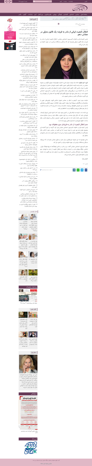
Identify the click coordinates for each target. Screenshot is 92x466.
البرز (35, 14)
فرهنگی (60, 14)
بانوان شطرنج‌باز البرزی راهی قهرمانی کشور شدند (28, 186)
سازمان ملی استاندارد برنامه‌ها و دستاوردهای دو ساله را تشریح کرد (29, 71)
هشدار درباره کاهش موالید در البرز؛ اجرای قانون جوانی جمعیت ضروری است (28, 66)
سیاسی (77, 14)
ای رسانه (34, 439)
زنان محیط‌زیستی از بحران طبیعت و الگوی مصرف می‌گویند (28, 126)
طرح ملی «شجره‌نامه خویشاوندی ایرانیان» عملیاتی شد (28, 109)
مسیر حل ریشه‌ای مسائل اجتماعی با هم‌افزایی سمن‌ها (28, 178)
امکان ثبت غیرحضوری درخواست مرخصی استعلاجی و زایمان (29, 96)
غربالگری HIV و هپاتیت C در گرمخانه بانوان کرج (29, 182)
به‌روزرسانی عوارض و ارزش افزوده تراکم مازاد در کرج (28, 190)
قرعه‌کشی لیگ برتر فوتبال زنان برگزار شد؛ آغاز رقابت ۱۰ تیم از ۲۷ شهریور (28, 105)
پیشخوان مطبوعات (31, 287)
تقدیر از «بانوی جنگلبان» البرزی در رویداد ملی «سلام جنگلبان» (28, 205)
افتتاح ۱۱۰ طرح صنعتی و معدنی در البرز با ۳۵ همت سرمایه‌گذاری (28, 122)
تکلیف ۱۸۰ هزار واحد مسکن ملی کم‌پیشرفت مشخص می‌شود (29, 144)
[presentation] (35, 296)
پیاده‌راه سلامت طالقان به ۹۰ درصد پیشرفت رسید (28, 135)
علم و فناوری (48, 14)
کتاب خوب (33, 309)
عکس (20, 14)
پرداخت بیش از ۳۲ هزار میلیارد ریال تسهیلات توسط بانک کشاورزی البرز (28, 113)
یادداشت (30, 14)
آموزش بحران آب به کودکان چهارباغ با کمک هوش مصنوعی (28, 131)
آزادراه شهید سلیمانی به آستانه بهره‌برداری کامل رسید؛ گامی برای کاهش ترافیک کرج (28, 29)
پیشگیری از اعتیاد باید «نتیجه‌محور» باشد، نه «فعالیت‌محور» (28, 160)
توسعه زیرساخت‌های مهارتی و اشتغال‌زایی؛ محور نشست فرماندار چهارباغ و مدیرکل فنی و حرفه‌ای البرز (28, 200)
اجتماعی (72, 14)
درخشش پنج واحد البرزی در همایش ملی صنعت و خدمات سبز (28, 139)
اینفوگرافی (34, 394)
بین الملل (40, 14)
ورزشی (54, 14)
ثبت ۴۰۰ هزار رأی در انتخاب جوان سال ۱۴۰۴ (28, 169)
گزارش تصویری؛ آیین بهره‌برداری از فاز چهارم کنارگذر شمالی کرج (28, 24)
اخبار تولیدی (33, 211)
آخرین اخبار (33, 19)
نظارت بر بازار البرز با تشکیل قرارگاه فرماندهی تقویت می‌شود (28, 81)
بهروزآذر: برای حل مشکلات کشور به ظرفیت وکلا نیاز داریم (28, 165)
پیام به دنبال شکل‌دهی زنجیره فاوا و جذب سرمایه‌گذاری (28, 118)
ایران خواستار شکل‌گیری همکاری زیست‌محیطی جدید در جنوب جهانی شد (28, 195)
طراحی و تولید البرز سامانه (46, 464)
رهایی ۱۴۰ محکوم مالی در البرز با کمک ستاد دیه (28, 92)
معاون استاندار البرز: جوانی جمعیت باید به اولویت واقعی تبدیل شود (28, 39)
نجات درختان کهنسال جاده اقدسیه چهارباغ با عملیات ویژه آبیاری (28, 148)
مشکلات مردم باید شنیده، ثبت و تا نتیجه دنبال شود (28, 34)
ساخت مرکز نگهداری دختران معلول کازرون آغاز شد (28, 52)
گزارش (24, 14)
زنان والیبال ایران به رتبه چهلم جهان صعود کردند (28, 100)
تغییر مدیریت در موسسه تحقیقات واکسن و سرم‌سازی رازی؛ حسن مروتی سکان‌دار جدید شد (28, 86)
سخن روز (33, 352)
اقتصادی (66, 14)
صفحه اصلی (84, 14)
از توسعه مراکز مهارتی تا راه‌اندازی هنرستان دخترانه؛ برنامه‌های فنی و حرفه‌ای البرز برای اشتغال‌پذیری (28, 76)
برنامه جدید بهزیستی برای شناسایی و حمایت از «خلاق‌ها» (28, 173)
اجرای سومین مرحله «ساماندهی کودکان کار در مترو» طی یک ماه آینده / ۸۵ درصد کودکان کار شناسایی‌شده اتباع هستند (28, 154)
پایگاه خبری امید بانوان (81, 18)
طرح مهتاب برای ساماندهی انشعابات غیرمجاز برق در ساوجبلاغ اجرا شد (28, 47)
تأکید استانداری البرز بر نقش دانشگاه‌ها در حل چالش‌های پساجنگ (28, 60)
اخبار (72, 18)
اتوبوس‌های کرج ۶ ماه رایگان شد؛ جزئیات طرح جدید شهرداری (28, 56)
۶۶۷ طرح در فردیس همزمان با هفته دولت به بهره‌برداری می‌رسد (28, 43)
